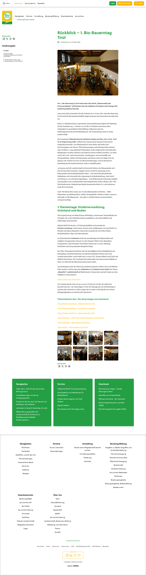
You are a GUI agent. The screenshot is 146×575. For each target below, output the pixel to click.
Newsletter (105, 546)
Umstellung (38, 16)
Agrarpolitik (57, 510)
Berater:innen (118, 487)
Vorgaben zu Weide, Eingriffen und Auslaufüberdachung (118, 448)
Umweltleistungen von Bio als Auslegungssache (27, 396)
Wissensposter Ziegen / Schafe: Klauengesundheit (110, 390)
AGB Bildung (96, 546)
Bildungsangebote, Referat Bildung (118, 484)
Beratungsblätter (25, 499)
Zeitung (25, 510)
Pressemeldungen (26, 459)
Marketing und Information (57, 525)
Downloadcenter (67, 16)
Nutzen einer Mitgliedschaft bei (87, 448)
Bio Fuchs (25, 466)
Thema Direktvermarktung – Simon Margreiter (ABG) (76, 313)
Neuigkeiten (19, 16)
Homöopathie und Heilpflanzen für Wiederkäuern (70, 393)
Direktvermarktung (118, 469)
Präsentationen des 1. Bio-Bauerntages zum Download (13, 60)
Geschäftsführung (57, 502)
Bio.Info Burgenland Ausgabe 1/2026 (112, 409)
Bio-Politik (25, 506)
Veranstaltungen (56, 451)
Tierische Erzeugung (118, 454)
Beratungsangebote (118, 480)
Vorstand (57, 506)
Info (26, 502)
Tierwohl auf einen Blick (118, 458)
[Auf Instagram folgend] (79, 555)
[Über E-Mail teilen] (66, 366)
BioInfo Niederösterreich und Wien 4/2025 (112, 404)
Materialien (118, 472)
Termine (29, 16)
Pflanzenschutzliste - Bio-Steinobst (112, 399)
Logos (25, 528)
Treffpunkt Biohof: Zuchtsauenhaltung (71, 389)
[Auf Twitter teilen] (62, 366)
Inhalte (6, 50)
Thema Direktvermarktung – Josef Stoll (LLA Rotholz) (76, 308)
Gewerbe (41, 3)
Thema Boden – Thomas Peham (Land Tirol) (72, 327)
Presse (57, 528)
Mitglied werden (124, 3)
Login (113, 3)
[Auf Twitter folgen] (71, 555)
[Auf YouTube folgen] (75, 555)
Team (58, 499)
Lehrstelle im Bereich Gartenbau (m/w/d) (31, 408)
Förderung (87, 458)
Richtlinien (26, 447)
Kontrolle (87, 461)
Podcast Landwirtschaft (25, 521)
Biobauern (19, 3)
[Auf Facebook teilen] (59, 366)
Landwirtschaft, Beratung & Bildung (57, 521)
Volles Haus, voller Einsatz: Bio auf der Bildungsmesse (30, 390)
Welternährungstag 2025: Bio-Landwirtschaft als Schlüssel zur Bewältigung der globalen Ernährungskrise (28, 416)
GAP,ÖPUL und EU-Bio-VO (26, 455)
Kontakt (57, 532)
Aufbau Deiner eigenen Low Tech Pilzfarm (69, 400)
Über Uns (57, 495)
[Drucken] (69, 366)
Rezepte (26, 473)
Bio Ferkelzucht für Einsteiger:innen (70, 409)
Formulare (25, 514)
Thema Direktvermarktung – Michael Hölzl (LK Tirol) (76, 304)
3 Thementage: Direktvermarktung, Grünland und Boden (12, 55)
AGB (72, 546)
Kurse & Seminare (56, 447)
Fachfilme (25, 517)
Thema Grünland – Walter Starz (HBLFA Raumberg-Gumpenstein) (80, 318)
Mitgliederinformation (25, 525)
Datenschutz (65, 546)
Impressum (55, 546)
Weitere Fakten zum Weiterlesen (68, 279)
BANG (57, 514)
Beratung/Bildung (52, 16)
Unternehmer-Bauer (25, 462)
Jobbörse (25, 470)
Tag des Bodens (63, 405)
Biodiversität (118, 465)
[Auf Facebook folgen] (67, 555)
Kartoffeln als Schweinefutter (109, 395)
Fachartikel (26, 451)
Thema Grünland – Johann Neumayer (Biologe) (73, 323)
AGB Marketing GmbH (83, 546)
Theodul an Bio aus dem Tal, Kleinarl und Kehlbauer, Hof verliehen (31, 403)
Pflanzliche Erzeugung (118, 461)
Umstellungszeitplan (87, 454)
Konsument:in (30, 3)
